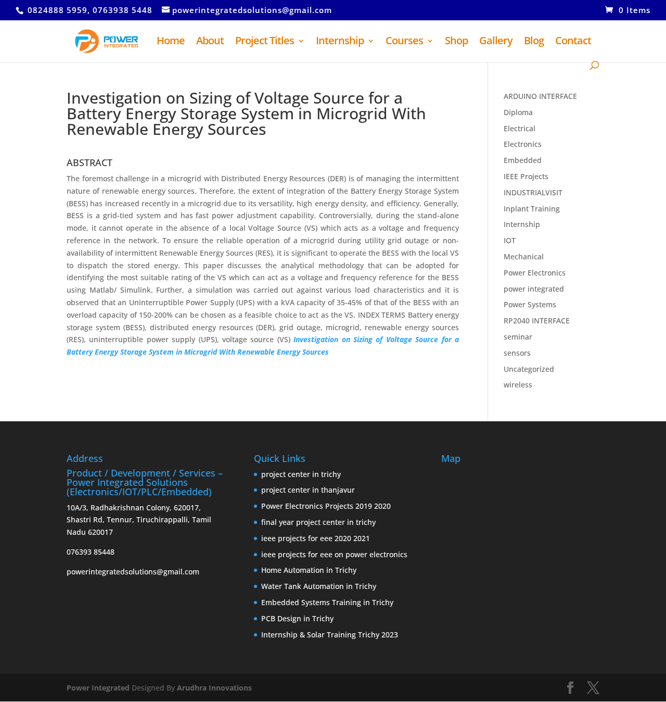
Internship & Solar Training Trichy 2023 (329, 635)
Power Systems (530, 304)
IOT (510, 240)
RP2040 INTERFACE (537, 320)
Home (171, 42)
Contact (573, 42)
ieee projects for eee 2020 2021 (315, 538)
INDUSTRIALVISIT (533, 192)
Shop (456, 42)
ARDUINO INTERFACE (540, 96)
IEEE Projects (526, 176)
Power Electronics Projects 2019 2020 (326, 506)
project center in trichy (301, 474)
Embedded (523, 160)
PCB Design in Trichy (297, 618)
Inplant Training (532, 209)
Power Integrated (99, 688)
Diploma (518, 112)
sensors (517, 353)
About (210, 42)
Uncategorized (529, 369)
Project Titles (264, 42)
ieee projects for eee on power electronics (334, 554)
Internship (340, 42)
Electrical (519, 128)
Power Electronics (535, 273)
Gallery (496, 42)
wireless (518, 385)
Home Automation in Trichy (308, 570)
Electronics (523, 144)
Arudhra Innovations (214, 688)
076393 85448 (90, 552)
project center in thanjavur (308, 490)
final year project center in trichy (318, 522)
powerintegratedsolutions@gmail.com (133, 571)
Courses (404, 42)
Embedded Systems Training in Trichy (327, 602)
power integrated (534, 289)
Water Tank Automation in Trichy (318, 586)
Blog (534, 42)
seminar (518, 337)
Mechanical (524, 256)
